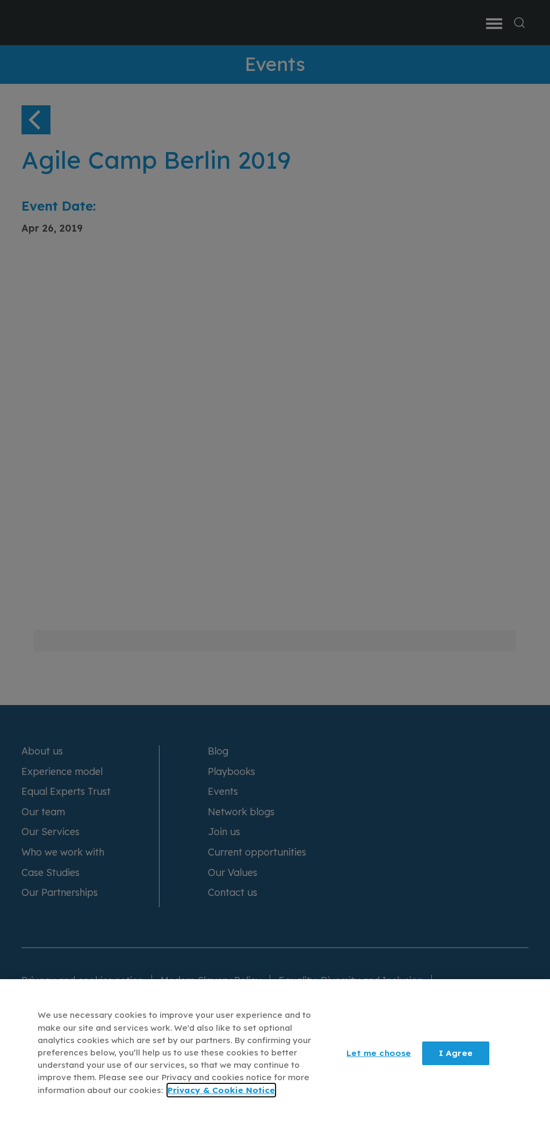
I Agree (456, 1053)
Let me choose (378, 1053)
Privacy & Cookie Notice (221, 1090)
